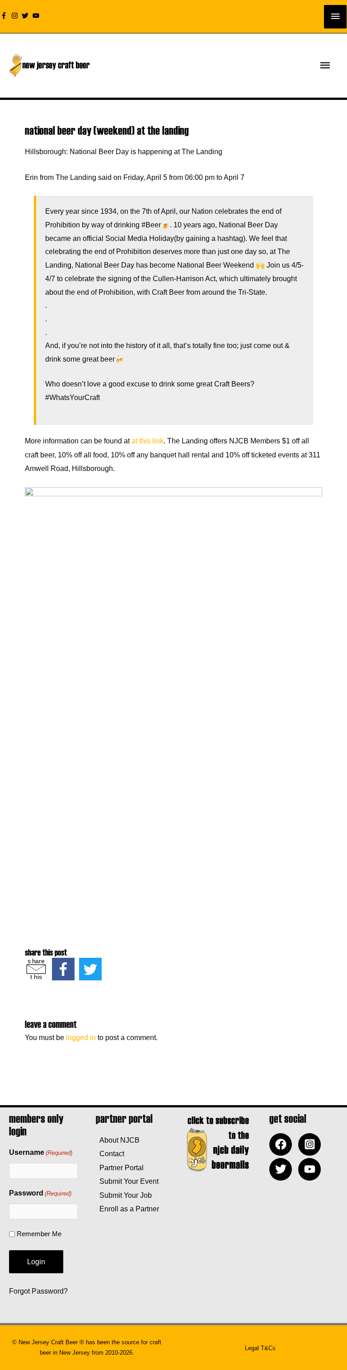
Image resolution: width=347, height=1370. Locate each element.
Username (40, 1152)
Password (40, 1193)
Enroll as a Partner (127, 1209)
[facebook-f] (4, 15)
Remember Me (39, 1234)
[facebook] (282, 1144)
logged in (81, 1037)
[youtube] (37, 15)
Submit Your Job (124, 1195)
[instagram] (15, 15)
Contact (110, 1153)
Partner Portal (120, 1167)
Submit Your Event (127, 1181)
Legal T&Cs (260, 1348)
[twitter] (26, 15)
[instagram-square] (311, 1144)
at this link (147, 441)
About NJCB (118, 1140)
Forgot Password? (38, 1291)
